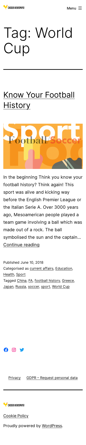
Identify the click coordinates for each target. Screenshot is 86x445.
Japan (8, 286)
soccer (33, 286)
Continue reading (21, 244)
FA (30, 280)
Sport (21, 274)
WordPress (52, 425)
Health (8, 274)
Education (63, 268)
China (21, 280)
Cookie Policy (15, 415)
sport (45, 286)
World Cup (61, 286)
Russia (20, 286)
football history (47, 280)
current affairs (41, 268)
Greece (68, 280)
